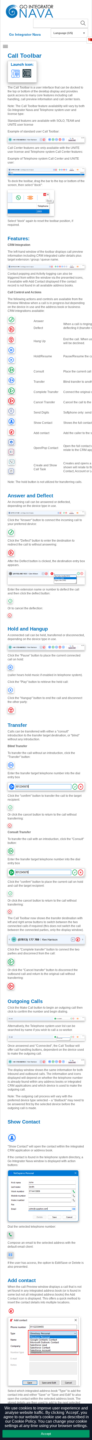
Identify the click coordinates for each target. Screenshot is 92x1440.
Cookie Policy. (24, 1421)
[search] (60, 23)
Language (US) (69, 33)
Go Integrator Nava (25, 34)
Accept (46, 1434)
